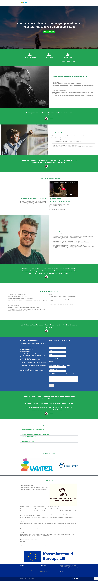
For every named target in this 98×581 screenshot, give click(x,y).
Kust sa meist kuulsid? (53, 369)
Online (51, 361)
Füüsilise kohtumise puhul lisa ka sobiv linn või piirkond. (59, 365)
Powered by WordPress (24, 578)
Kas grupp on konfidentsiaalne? (27, 431)
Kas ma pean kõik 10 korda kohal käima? (29, 436)
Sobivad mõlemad (53, 363)
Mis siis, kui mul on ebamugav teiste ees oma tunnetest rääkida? (33, 429)
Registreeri (51, 385)
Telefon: (51, 354)
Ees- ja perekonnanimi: (53, 346)
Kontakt (75, 3)
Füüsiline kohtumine (54, 360)
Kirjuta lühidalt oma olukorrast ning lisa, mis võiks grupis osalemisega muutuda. (62, 374)
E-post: (50, 350)
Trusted (32, 578)
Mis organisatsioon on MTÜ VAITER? (28, 441)
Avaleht (47, 3)
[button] (49, 429)
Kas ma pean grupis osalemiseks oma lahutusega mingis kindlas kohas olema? (35, 434)
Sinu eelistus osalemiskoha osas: (55, 358)
